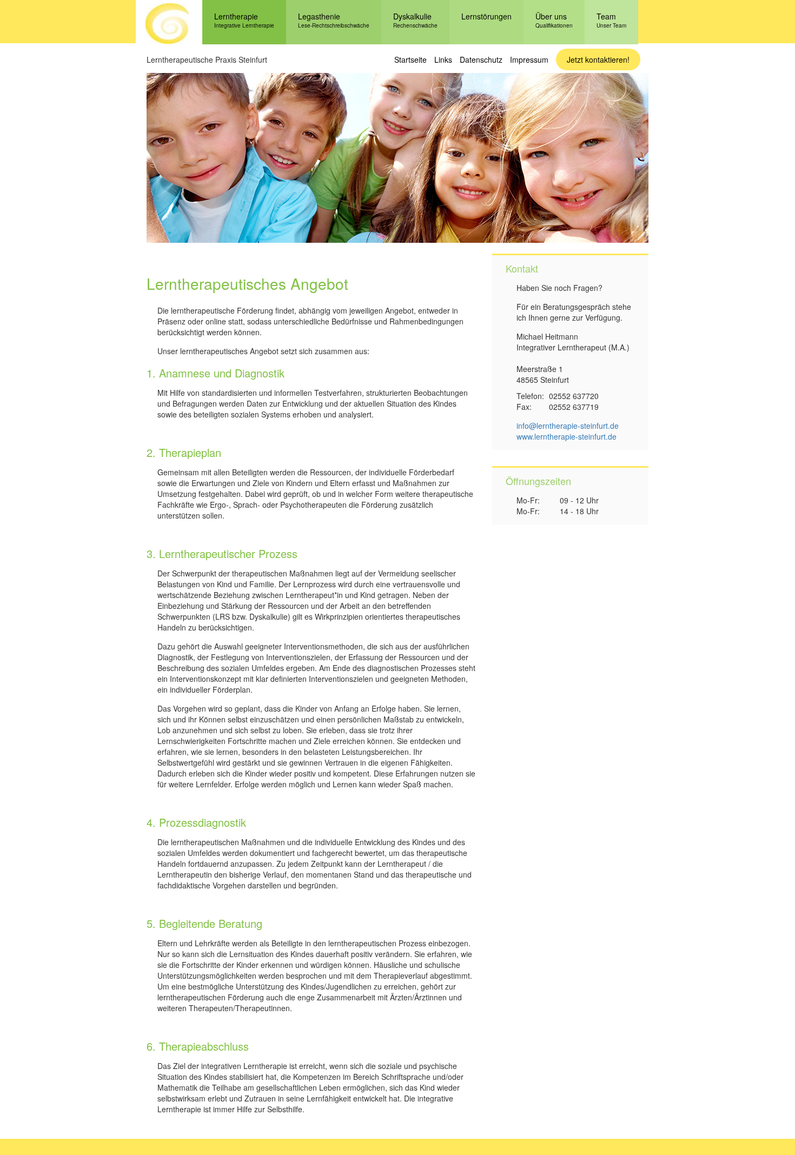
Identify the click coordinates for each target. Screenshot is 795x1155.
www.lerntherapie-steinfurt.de (566, 436)
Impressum (529, 59)
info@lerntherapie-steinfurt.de (567, 425)
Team (611, 20)
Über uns (554, 20)
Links (443, 59)
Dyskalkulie (415, 20)
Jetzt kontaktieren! (598, 59)
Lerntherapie (244, 20)
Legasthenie (333, 20)
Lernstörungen (486, 16)
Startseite (410, 59)
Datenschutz (481, 59)
